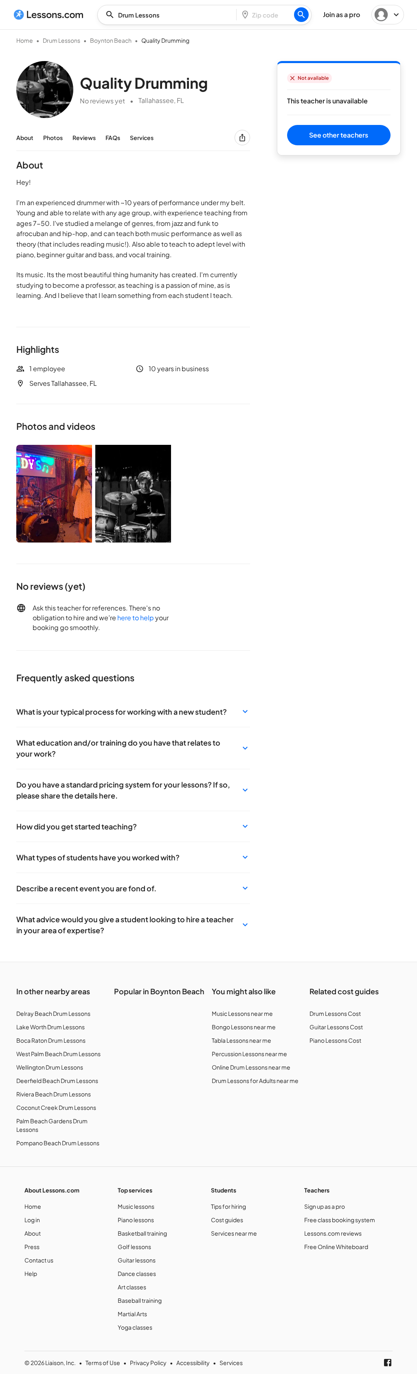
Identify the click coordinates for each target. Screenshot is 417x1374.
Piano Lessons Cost (335, 1040)
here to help (135, 617)
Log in (32, 1219)
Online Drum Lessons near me (251, 1067)
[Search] (301, 14)
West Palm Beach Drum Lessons (58, 1053)
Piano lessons (136, 1219)
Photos (53, 137)
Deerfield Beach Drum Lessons (57, 1080)
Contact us (38, 1260)
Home (24, 40)
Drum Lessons (61, 40)
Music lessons (136, 1206)
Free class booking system (339, 1219)
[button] (133, 711)
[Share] (242, 137)
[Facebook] (388, 1362)
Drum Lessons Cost (335, 1013)
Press (32, 1246)
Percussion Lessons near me (249, 1053)
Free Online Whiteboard (336, 1246)
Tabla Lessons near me (241, 1040)
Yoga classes (135, 1327)
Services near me (234, 1233)
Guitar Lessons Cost (336, 1026)
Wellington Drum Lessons (49, 1067)
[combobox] (169, 14)
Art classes (132, 1287)
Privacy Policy (148, 1362)
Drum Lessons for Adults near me (255, 1080)
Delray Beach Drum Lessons (53, 1013)
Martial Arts (132, 1313)
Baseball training (140, 1300)
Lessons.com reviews (333, 1233)
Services (142, 137)
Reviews (84, 137)
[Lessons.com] (48, 14)
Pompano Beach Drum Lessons (57, 1142)
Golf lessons (134, 1246)
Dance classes (137, 1273)
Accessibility (193, 1362)
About (24, 137)
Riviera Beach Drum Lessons (53, 1094)
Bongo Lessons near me (244, 1026)
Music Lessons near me (242, 1013)
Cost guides (227, 1219)
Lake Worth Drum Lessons (50, 1026)
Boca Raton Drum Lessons (51, 1040)
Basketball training (142, 1233)
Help (30, 1273)
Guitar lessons (137, 1260)
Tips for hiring (228, 1206)
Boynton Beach (111, 40)
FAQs (112, 137)
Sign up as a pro (324, 1206)
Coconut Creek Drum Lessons (56, 1107)
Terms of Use (103, 1362)
